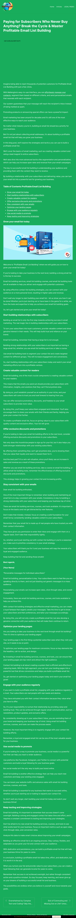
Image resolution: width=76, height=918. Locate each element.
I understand (56, 916)
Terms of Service (42, 915)
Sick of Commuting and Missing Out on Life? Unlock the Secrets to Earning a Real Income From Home (55, 902)
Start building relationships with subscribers (25, 195)
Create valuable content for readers (22, 198)
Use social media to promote (19, 213)
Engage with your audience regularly (22, 210)
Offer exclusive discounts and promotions (24, 201)
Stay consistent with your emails (20, 204)
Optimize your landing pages (19, 207)
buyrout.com (6, 915)
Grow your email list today (18, 192)
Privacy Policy (31, 915)
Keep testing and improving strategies (23, 216)
